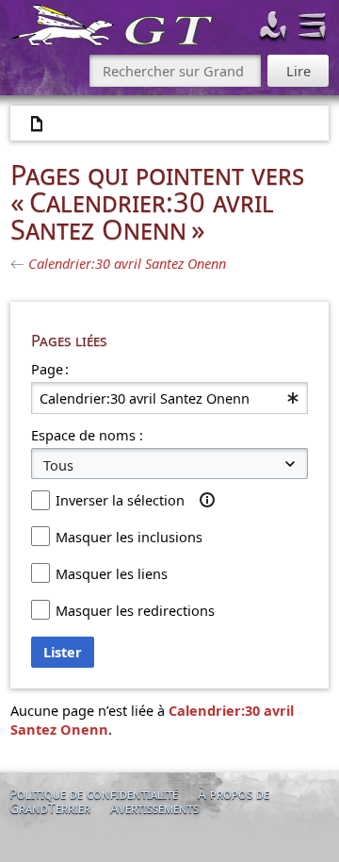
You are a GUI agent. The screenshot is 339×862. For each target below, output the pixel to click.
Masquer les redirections (135, 610)
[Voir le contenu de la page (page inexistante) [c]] (37, 124)
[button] (207, 500)
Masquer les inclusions (129, 536)
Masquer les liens (112, 573)
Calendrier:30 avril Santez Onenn (127, 263)
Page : (50, 368)
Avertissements (154, 808)
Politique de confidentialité (93, 794)
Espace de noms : (87, 434)
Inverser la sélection (120, 499)
